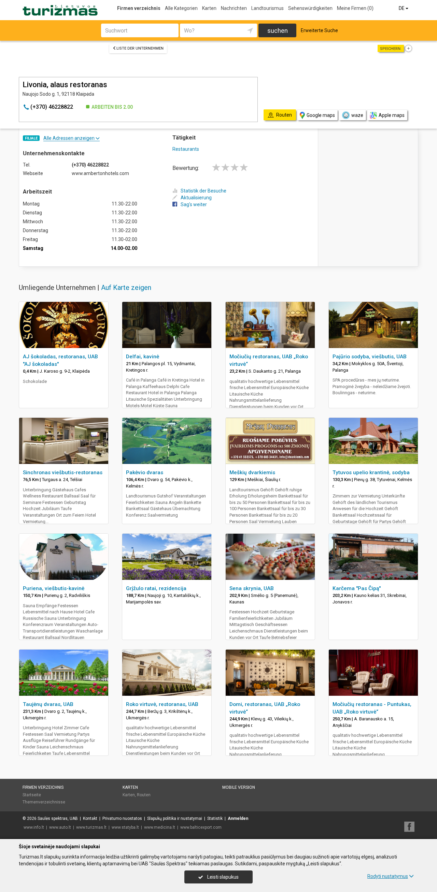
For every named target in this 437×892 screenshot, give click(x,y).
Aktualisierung (196, 197)
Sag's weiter (194, 204)
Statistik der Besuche (203, 191)
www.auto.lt (60, 827)
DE (402, 8)
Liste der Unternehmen (140, 48)
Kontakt (90, 818)
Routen (144, 795)
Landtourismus (267, 8)
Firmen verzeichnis (138, 8)
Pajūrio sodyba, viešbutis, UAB (370, 357)
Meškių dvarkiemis (252, 472)
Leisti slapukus (222, 877)
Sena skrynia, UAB (251, 588)
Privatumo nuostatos (122, 818)
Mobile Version (238, 787)
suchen (277, 30)
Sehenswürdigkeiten (310, 8)
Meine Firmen (355, 8)
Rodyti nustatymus (387, 876)
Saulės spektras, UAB (58, 818)
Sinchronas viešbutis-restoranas (62, 472)
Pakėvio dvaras (144, 472)
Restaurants (185, 149)
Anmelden (238, 818)
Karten (209, 8)
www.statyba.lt (125, 827)
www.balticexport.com (201, 827)
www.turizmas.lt (91, 827)
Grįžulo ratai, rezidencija (156, 588)
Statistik (215, 818)
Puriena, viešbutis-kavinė (53, 588)
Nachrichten (234, 8)
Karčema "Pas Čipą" (357, 588)
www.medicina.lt (159, 827)
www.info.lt (34, 827)
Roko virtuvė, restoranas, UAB (162, 704)
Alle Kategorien (181, 8)
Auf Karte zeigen (126, 287)
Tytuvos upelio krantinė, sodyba (371, 472)
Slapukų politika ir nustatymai (174, 818)
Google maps (321, 115)
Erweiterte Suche (319, 30)
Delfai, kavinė (142, 357)
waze (357, 115)
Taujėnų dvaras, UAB (48, 704)
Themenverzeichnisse (44, 802)
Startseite (32, 795)
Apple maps (392, 115)
